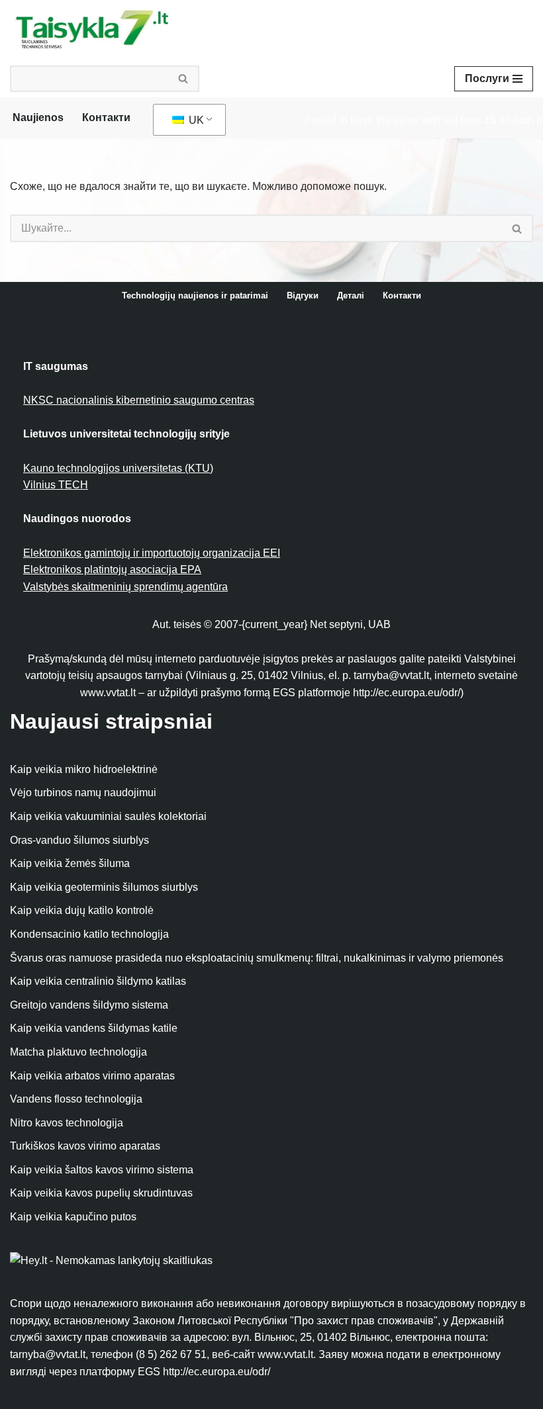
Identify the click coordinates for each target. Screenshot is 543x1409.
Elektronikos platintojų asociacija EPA (112, 569)
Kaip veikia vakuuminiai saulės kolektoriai (108, 816)
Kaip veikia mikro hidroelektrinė (84, 769)
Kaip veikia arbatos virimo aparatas (92, 1075)
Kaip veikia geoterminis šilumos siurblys (104, 887)
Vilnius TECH (55, 484)
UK (195, 120)
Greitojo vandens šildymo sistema (89, 1005)
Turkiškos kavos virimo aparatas (85, 1146)
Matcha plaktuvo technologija (78, 1052)
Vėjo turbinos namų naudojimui (83, 792)
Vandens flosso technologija (76, 1099)
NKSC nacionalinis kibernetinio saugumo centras (138, 400)
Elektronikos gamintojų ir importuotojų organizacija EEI (151, 553)
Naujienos (38, 117)
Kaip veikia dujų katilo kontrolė (82, 910)
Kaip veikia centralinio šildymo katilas (98, 981)
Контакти (106, 117)
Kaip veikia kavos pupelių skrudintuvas (101, 1193)
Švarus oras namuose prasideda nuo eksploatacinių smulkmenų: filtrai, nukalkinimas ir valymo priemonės (256, 958)
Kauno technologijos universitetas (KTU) (118, 468)
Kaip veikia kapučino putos (73, 1216)
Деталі (350, 295)
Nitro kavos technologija (66, 1122)
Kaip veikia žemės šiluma (70, 863)
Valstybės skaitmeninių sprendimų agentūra (125, 586)
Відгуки (303, 295)
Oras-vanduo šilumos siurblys (79, 840)
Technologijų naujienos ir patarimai (195, 295)
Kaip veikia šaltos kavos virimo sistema (101, 1169)
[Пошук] (183, 79)
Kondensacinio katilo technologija (89, 934)
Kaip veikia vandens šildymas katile (93, 1028)
